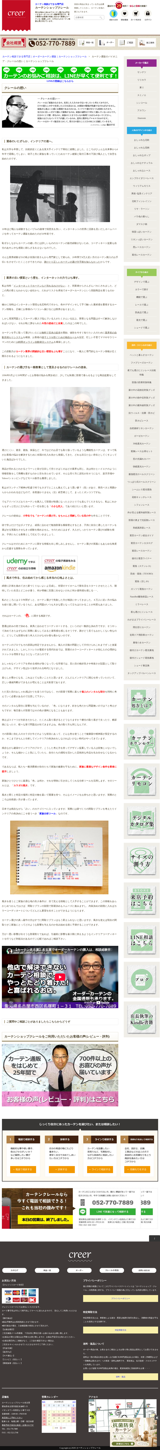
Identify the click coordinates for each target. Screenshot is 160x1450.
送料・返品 (120, 1377)
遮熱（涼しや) (142, 581)
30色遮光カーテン (141, 443)
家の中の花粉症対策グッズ (142, 390)
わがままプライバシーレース (142, 619)
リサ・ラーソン (141, 209)
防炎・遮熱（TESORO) (141, 574)
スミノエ (141, 95)
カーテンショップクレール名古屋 (16, 1403)
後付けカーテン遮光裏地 (142, 650)
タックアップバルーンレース (142, 673)
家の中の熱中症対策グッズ (142, 398)
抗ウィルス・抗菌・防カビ (142, 413)
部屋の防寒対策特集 (142, 382)
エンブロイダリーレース (142, 178)
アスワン (141, 110)
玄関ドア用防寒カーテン (142, 635)
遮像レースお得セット (142, 451)
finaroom (142, 118)
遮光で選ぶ (141, 320)
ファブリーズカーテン (142, 363)
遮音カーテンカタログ (142, 543)
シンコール (141, 103)
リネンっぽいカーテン (142, 239)
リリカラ (141, 80)
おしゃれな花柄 (141, 147)
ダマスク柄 (141, 224)
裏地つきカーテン (141, 642)
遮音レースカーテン (142, 551)
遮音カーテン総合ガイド (142, 535)
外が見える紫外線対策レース (142, 512)
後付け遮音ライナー (142, 558)
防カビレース (141, 421)
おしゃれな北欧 (141, 140)
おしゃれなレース (141, 170)
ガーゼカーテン (141, 436)
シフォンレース (141, 505)
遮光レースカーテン (142, 255)
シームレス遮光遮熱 (142, 489)
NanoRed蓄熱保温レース (141, 597)
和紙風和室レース (141, 528)
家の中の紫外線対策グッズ (142, 405)
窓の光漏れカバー (141, 459)
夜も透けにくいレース (142, 612)
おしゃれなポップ (141, 155)
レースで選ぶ (141, 305)
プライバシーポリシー (120, 1298)
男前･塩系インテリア (141, 193)
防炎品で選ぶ (141, 312)
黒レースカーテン (141, 247)
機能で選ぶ (141, 297)
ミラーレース (141, 604)
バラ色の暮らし (141, 216)
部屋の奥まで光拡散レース (142, 520)
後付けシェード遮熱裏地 (142, 658)
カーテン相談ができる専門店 (49, 4)
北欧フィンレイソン (142, 201)
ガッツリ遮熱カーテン (142, 589)
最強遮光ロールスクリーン (142, 474)
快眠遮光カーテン (141, 466)
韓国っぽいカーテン (142, 232)
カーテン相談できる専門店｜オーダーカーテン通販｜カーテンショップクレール (44, 56)
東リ (142, 87)
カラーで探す (141, 289)
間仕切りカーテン (141, 627)
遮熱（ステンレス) (142, 566)
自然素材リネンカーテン (142, 428)
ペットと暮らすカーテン (142, 355)
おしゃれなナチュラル (142, 163)
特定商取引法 (120, 1330)
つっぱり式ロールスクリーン (142, 482)
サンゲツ (141, 72)
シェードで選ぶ (141, 328)
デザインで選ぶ (141, 282)
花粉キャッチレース (142, 497)
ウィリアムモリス (141, 186)
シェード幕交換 (141, 665)
